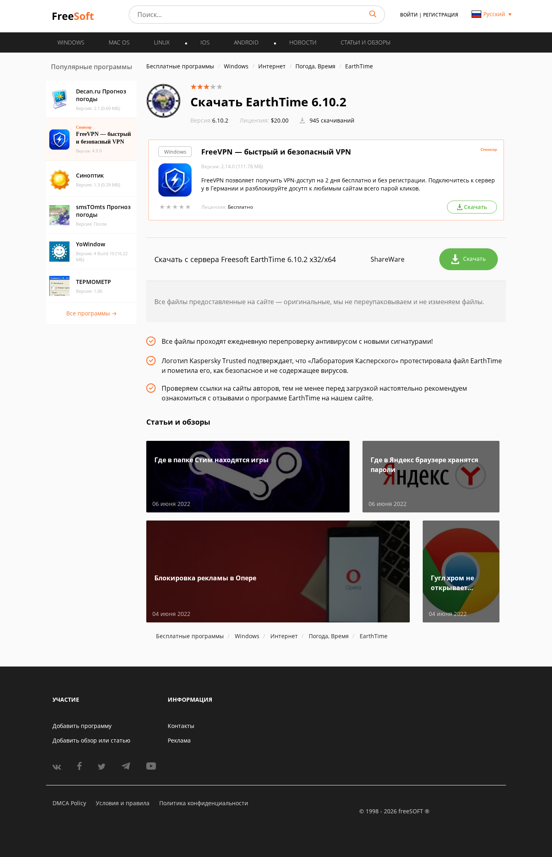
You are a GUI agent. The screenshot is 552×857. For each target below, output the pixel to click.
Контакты (181, 726)
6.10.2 (209, 120)
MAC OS (119, 42)
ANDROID (246, 42)
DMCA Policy (69, 803)
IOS (205, 42)
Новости (302, 42)
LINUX (162, 42)
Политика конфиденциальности (203, 803)
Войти (409, 14)
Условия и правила (123, 803)
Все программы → (91, 313)
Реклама (179, 740)
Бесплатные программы (180, 66)
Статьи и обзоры (365, 42)
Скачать (474, 258)
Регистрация (440, 14)
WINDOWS (70, 42)
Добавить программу (82, 726)
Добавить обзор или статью (92, 740)
